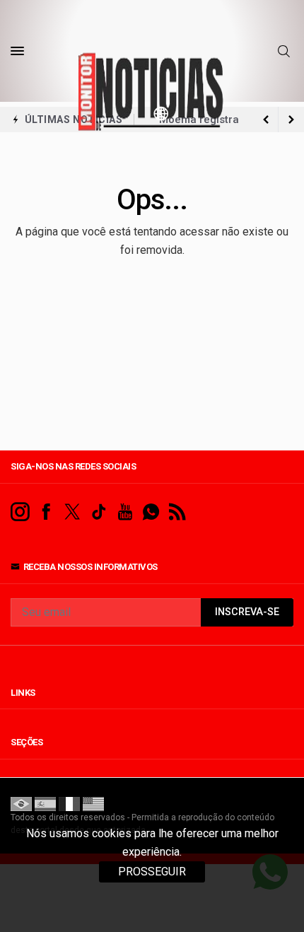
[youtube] (124, 512)
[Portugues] (21, 803)
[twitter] (72, 512)
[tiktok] (98, 512)
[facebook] (46, 512)
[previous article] (291, 119)
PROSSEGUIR (152, 871)
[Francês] (69, 803)
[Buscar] (285, 51)
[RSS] (177, 512)
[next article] (266, 119)
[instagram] (20, 512)
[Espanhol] (45, 803)
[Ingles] (93, 803)
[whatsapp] (150, 512)
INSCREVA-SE (247, 612)
